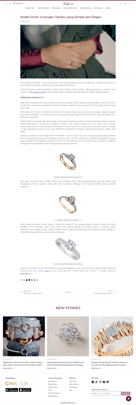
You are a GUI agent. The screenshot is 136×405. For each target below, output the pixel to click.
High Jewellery (43, 8)
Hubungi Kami (52, 381)
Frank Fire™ (30, 8)
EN (10, 3)
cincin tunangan (39, 92)
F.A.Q (50, 390)
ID (6, 3)
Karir (70, 390)
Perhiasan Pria (85, 8)
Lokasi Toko (72, 381)
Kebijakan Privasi (53, 396)
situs (47, 271)
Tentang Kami (73, 387)
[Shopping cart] (125, 4)
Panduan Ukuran (53, 387)
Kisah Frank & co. (74, 384)
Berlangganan (126, 393)
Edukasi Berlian (52, 384)
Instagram (24, 273)
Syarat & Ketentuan (54, 393)
